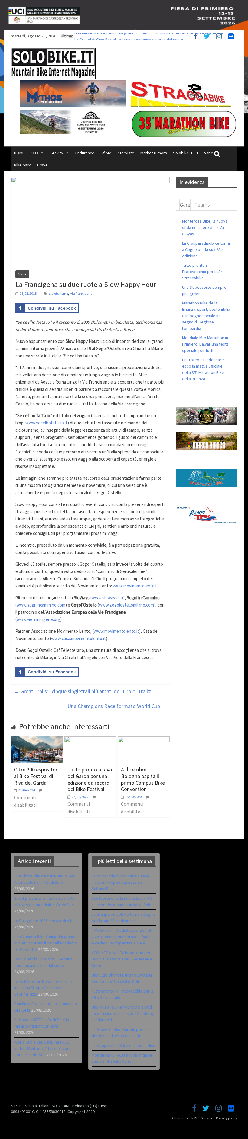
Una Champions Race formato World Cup (117, 706)
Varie (208, 153)
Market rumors (153, 153)
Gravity (56, 153)
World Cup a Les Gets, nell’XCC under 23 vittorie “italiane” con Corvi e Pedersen (41, 1048)
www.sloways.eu (107, 597)
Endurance (84, 153)
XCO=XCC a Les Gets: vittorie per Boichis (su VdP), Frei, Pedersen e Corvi (122, 959)
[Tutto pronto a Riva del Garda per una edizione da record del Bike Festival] (90, 740)
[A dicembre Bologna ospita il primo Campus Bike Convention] (144, 740)
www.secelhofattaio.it (46, 423)
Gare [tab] (185, 204)
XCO (34, 153)
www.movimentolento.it (135, 586)
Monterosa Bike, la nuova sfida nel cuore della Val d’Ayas (204, 227)
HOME (19, 153)
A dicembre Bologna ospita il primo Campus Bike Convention (143, 779)
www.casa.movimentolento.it (78, 638)
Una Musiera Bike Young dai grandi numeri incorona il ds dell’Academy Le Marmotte (148, 36)
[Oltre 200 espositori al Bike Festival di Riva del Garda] (37, 740)
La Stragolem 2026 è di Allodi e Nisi (45, 920)
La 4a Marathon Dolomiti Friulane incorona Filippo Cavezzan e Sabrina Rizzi (43, 988)
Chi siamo (180, 1118)
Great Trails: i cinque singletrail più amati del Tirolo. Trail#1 (84, 691)
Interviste (125, 153)
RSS (194, 1118)
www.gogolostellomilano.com (126, 605)
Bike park (22, 165)
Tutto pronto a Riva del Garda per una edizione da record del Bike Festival (89, 779)
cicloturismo (58, 293)
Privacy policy (226, 1118)
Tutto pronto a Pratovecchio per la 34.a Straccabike (204, 271)
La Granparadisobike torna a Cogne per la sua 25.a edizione (206, 249)
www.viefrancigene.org (38, 619)
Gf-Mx (105, 153)
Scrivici (206, 1118)
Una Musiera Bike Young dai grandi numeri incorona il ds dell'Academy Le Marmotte (123, 1013)
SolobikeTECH (185, 153)
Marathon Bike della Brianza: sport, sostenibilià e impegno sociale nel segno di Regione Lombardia (206, 315)
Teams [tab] (202, 204)
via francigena (81, 293)
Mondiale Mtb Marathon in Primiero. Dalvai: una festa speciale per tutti (205, 344)
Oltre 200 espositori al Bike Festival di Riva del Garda (36, 776)
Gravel (43, 165)
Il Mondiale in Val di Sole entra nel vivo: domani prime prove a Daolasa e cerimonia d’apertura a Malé (124, 937)
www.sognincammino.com (41, 605)
